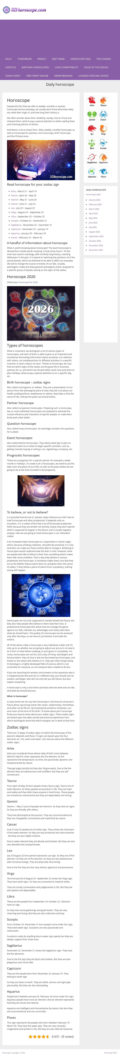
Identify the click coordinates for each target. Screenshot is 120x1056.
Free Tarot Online (37, 75)
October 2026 (95, 241)
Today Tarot (13, 75)
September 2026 (96, 236)
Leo (13, 208)
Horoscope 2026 (80, 58)
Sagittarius (16, 224)
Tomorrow (25, 58)
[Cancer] (103, 120)
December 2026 (96, 250)
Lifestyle (10, 67)
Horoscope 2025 (110, 1053)
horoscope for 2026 (28, 282)
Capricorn (16, 229)
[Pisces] (92, 177)
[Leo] (92, 134)
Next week (58, 58)
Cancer (14, 203)
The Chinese (103, 58)
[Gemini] (92, 120)
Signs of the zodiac (96, 67)
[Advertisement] (60, 37)
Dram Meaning (63, 75)
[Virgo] (103, 134)
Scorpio (15, 220)
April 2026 (93, 213)
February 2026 (95, 204)
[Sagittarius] (92, 163)
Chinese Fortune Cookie (93, 75)
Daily (8, 58)
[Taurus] (103, 106)
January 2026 (94, 200)
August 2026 (94, 231)
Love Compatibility (66, 67)
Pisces (14, 237)
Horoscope (6, 1053)
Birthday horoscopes (35, 67)
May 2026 (93, 218)
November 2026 (96, 245)
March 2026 (94, 209)
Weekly (42, 58)
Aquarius (15, 233)
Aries (13, 191)
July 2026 (93, 227)
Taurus (14, 195)
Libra (13, 216)
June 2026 (93, 222)
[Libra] (92, 149)
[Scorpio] (103, 149)
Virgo (13, 212)
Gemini (14, 199)
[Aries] (92, 106)
